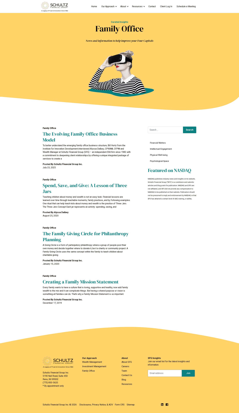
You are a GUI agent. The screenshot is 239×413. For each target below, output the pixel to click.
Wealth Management (92, 362)
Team (124, 371)
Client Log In (166, 6)
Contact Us (127, 375)
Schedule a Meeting (186, 6)
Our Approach (107, 6)
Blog (124, 379)
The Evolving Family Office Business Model (80, 137)
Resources (137, 6)
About (123, 6)
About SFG (127, 362)
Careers (125, 366)
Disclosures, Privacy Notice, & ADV (96, 404)
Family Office (88, 371)
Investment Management (94, 366)
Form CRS (119, 404)
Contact (152, 6)
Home (94, 6)
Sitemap (131, 404)
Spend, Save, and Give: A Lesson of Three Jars (85, 188)
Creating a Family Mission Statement (81, 282)
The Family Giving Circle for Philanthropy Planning (86, 236)
